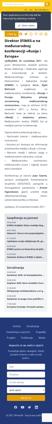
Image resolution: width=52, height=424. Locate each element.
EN (26, 10)
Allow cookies (28, 25)
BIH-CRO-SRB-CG (42, 10)
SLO (30, 10)
